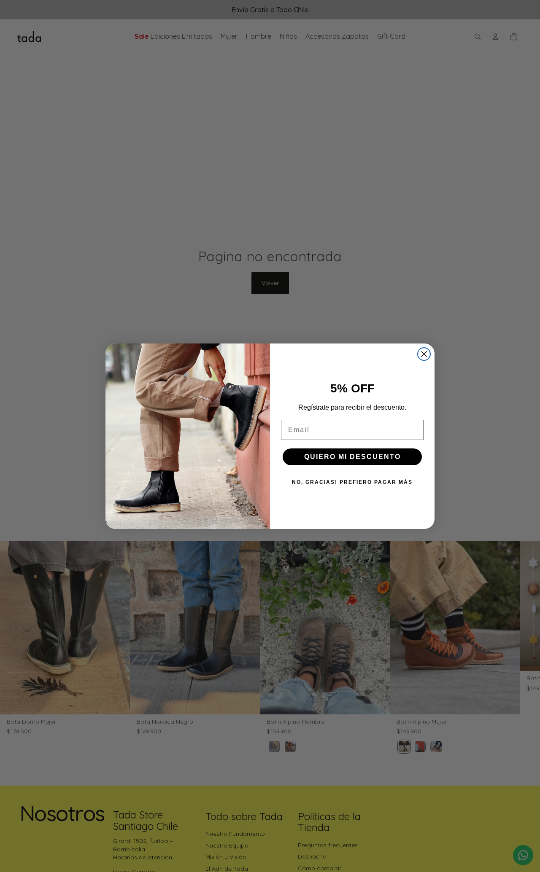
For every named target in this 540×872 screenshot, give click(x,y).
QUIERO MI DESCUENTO (352, 456)
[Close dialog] (424, 354)
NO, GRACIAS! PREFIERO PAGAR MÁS (352, 482)
